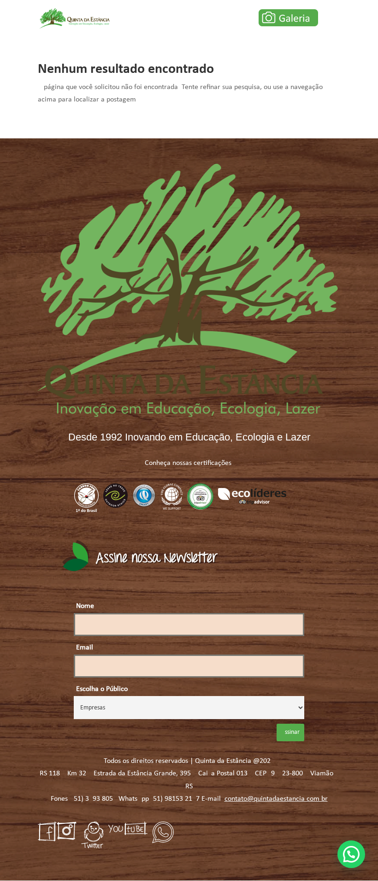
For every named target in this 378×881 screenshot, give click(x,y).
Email (84, 647)
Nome (85, 606)
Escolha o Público (102, 689)
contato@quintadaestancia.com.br (276, 799)
